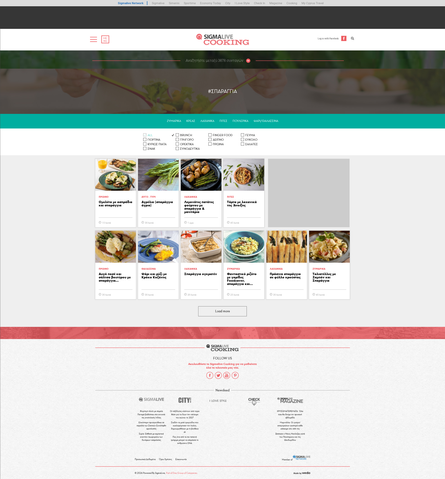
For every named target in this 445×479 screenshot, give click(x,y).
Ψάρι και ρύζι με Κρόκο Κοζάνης (154, 275)
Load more (222, 311)
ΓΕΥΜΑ (250, 135)
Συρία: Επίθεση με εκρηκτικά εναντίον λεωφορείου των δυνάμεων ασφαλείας (151, 436)
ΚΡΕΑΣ (190, 121)
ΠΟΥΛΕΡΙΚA (240, 121)
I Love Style (242, 3)
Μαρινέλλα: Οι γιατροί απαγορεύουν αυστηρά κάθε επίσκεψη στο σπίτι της (290, 425)
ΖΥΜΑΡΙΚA (174, 121)
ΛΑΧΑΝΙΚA (207, 121)
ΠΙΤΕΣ (223, 121)
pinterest (235, 375)
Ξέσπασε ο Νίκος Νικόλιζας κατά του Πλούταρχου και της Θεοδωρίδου (290, 436)
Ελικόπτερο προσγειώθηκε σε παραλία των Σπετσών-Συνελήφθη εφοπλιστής (151, 425)
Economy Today (210, 3)
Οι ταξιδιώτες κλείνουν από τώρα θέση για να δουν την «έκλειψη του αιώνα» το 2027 (184, 414)
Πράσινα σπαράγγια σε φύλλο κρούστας (285, 275)
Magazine (275, 3)
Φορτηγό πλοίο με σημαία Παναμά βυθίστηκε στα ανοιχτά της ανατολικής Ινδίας (151, 414)
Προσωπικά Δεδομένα (145, 459)
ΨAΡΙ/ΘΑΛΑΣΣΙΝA (266, 121)
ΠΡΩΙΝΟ (103, 196)
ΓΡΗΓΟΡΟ (187, 140)
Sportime (190, 3)
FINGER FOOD (223, 135)
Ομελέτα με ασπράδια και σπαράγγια (115, 203)
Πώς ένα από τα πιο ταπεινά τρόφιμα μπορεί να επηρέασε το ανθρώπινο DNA (185, 440)
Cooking (291, 3)
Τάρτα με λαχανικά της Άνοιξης (242, 203)
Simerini (174, 3)
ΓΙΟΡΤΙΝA (154, 140)
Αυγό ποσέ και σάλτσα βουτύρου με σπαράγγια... (115, 277)
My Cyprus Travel (313, 3)
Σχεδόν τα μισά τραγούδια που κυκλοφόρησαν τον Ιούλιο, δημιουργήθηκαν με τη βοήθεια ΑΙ (185, 427)
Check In (259, 3)
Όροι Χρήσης (165, 459)
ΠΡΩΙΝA (218, 144)
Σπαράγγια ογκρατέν (200, 274)
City (227, 3)
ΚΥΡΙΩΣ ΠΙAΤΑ (157, 144)
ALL (150, 135)
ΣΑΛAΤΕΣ (251, 144)
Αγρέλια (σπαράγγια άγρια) (157, 203)
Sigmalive (158, 3)
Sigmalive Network (130, 3)
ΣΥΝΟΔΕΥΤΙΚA (190, 149)
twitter (218, 375)
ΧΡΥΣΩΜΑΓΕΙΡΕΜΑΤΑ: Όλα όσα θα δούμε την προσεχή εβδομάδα (290, 414)
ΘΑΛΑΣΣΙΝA (148, 268)
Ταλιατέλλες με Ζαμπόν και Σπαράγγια (324, 277)
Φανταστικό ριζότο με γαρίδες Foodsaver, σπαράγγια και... (242, 279)
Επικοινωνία (181, 459)
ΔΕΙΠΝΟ (218, 140)
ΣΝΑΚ (151, 149)
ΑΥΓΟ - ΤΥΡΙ (148, 196)
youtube (226, 375)
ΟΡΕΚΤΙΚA (187, 144)
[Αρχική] (222, 44)
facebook (209, 375)
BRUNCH (186, 135)
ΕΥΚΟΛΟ (251, 140)
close (248, 61)
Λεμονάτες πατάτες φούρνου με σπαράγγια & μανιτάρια (199, 207)
